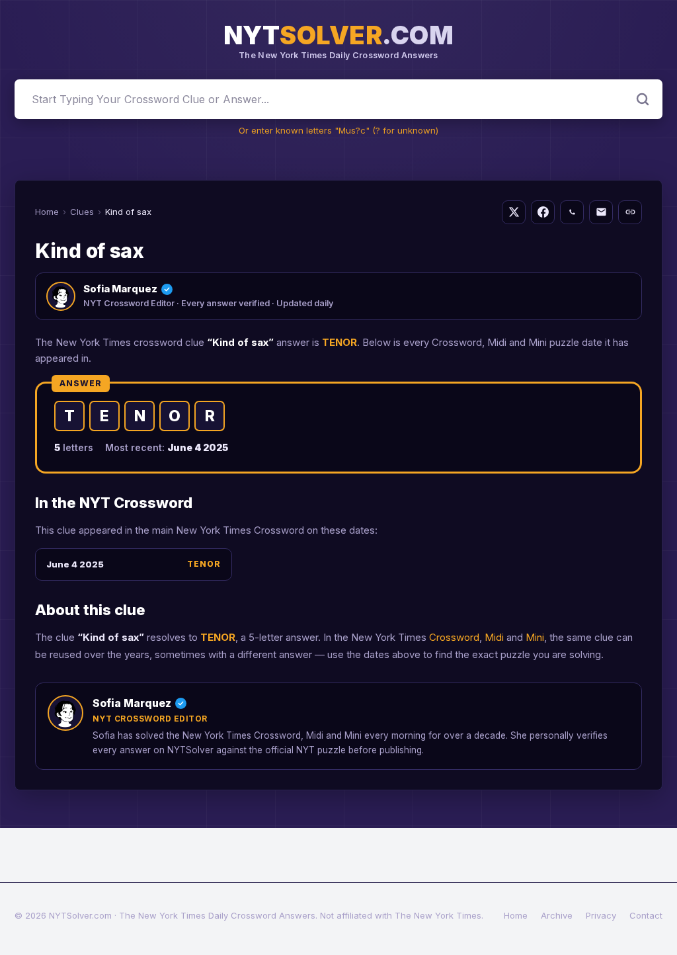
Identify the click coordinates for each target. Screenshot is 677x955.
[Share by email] (601, 212)
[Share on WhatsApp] (572, 212)
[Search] (642, 99)
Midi (494, 637)
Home (47, 211)
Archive (557, 915)
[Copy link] (630, 212)
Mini (535, 637)
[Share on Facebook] (543, 212)
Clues (82, 211)
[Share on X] (514, 212)
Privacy (601, 915)
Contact (645, 915)
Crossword (454, 637)
